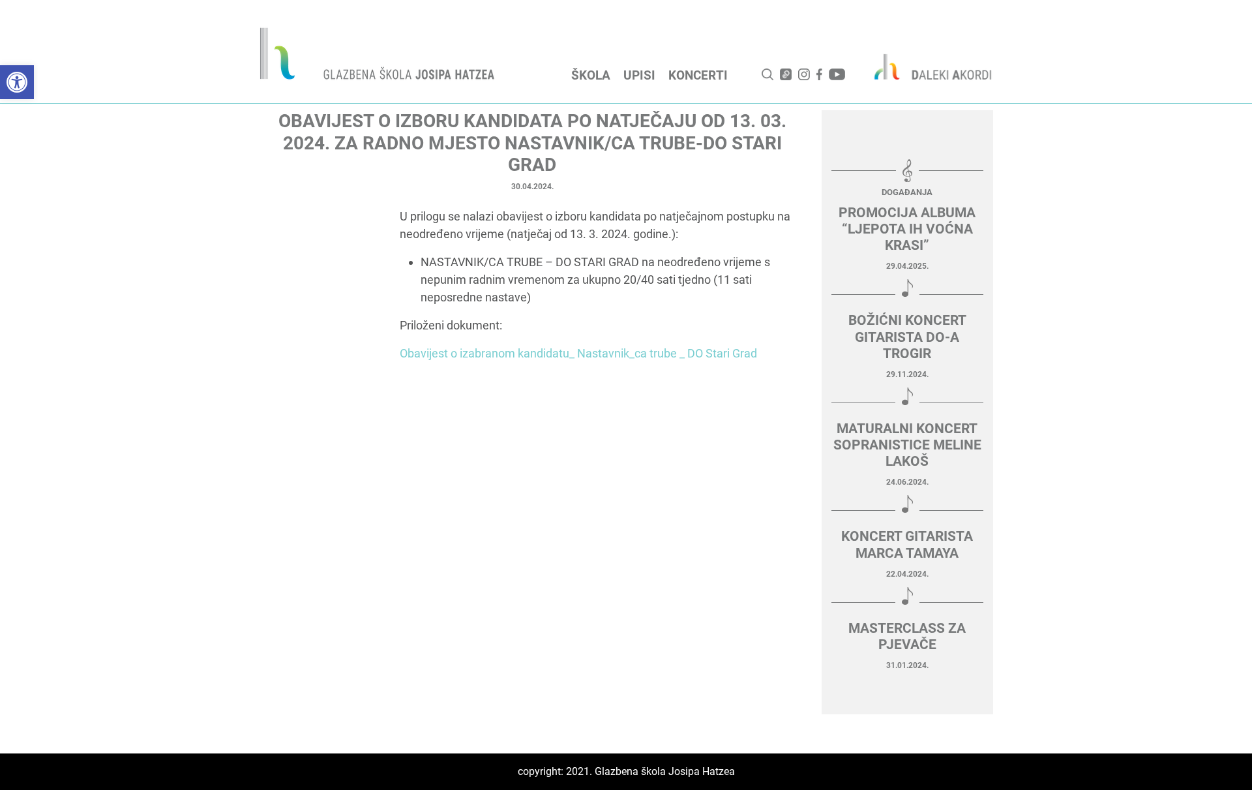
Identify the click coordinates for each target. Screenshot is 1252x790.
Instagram (804, 74)
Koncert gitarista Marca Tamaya (907, 544)
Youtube (837, 74)
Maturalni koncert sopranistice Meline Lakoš (907, 445)
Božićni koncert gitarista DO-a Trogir (907, 336)
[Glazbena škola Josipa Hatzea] (379, 56)
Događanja (907, 192)
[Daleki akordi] (926, 66)
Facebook (819, 74)
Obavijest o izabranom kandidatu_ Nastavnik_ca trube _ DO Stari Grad (578, 353)
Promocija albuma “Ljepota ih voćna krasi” (907, 229)
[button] (17, 82)
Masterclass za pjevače (907, 636)
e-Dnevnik (786, 74)
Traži (767, 74)
